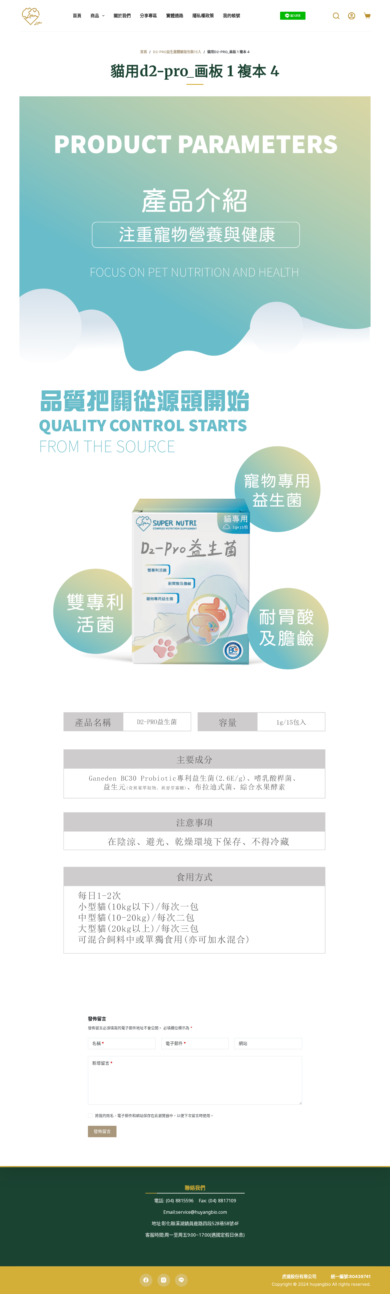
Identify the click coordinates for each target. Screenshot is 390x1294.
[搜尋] (336, 16)
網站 (243, 1043)
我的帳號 (231, 15)
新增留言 (102, 1063)
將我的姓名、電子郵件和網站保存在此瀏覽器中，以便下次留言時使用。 (154, 1115)
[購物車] (367, 15)
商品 (95, 15)
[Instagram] (163, 1280)
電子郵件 (176, 1043)
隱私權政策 (203, 15)
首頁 (77, 15)
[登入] (351, 15)
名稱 (98, 1043)
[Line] (181, 1280)
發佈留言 (102, 1131)
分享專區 (148, 15)
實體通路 (174, 15)
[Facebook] (146, 1280)
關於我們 (122, 15)
